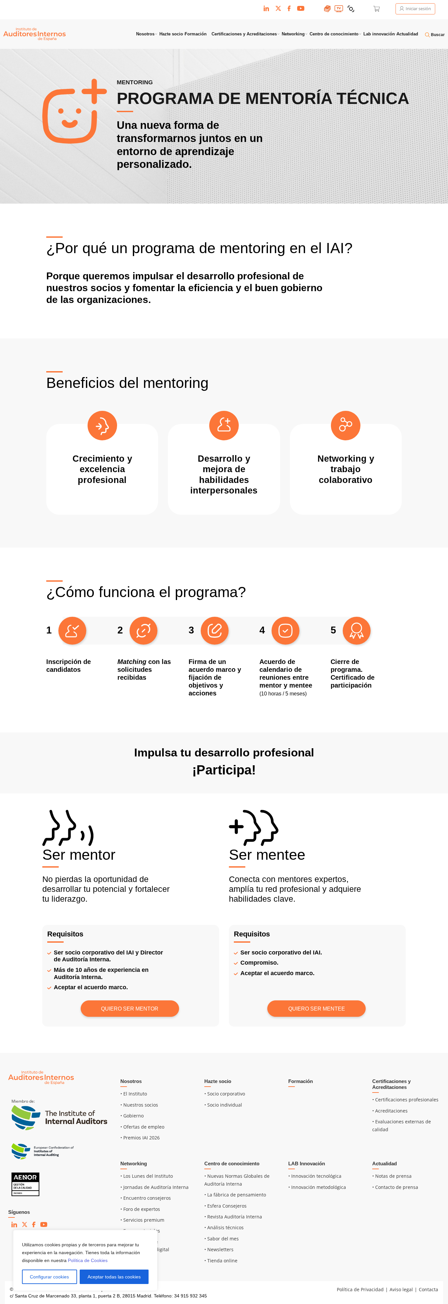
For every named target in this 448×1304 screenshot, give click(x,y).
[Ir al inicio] (41, 1077)
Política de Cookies (88, 1260)
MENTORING (135, 82)
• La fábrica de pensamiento (235, 1195)
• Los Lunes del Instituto (146, 1176)
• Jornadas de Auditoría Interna (154, 1187)
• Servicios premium (142, 1220)
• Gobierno (132, 1116)
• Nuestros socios (139, 1105)
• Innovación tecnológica (314, 1176)
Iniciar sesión (418, 8)
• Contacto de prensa (395, 1187)
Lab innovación (379, 33)
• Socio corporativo (224, 1094)
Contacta (428, 1289)
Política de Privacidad (360, 1289)
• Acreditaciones (390, 1111)
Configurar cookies (49, 1276)
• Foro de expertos (140, 1209)
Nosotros (145, 33)
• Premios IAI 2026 (140, 1137)
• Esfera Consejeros (225, 1206)
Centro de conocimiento (334, 33)
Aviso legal (401, 1289)
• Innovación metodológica (317, 1187)
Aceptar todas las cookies (114, 1276)
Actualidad (407, 33)
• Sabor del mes (221, 1238)
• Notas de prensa (392, 1176)
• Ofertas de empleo (142, 1127)
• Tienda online (220, 1260)
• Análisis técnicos (224, 1227)
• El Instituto (133, 1094)
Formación (196, 33)
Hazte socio (171, 33)
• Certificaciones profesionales (405, 1099)
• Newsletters (219, 1249)
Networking (293, 33)
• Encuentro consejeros (145, 1198)
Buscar (437, 34)
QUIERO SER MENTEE (316, 1009)
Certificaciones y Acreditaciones (244, 33)
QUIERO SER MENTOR (129, 1009)
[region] (85, 1260)
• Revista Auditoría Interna (233, 1217)
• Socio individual (223, 1105)
